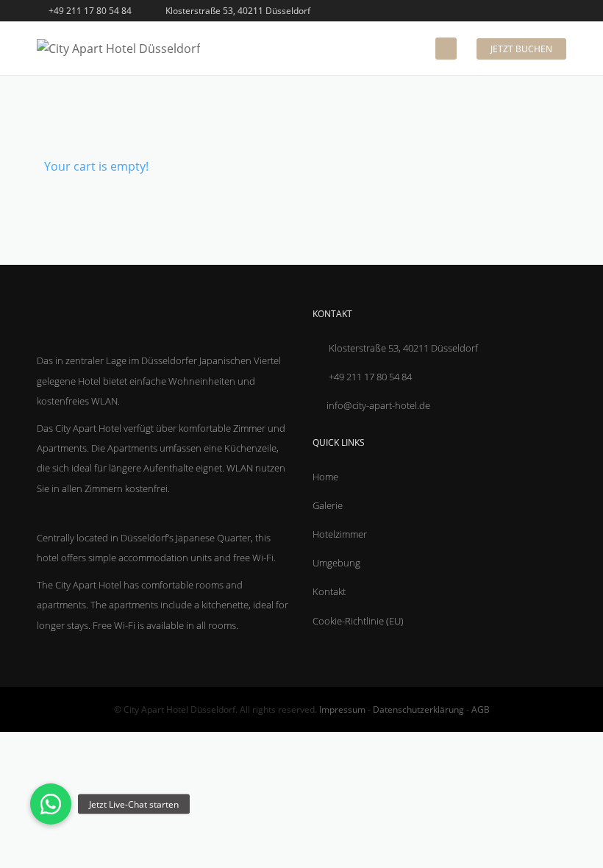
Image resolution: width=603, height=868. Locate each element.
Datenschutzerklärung (418, 709)
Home (325, 476)
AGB (480, 709)
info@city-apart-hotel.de (378, 405)
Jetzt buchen (521, 49)
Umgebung (336, 562)
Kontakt (329, 591)
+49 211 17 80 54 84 (89, 10)
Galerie (328, 505)
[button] (50, 804)
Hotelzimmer (340, 534)
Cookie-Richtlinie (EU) (358, 620)
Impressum (342, 709)
